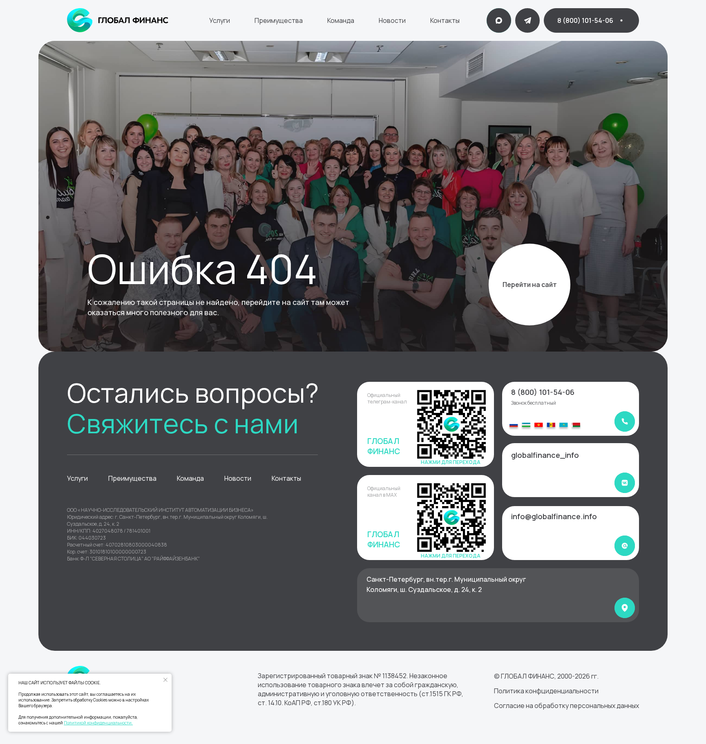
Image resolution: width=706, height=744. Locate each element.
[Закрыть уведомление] (165, 680)
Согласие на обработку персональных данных (566, 705)
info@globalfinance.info (554, 516)
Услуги (219, 20)
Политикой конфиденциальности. (98, 723)
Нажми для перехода (450, 462)
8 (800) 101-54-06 (542, 392)
